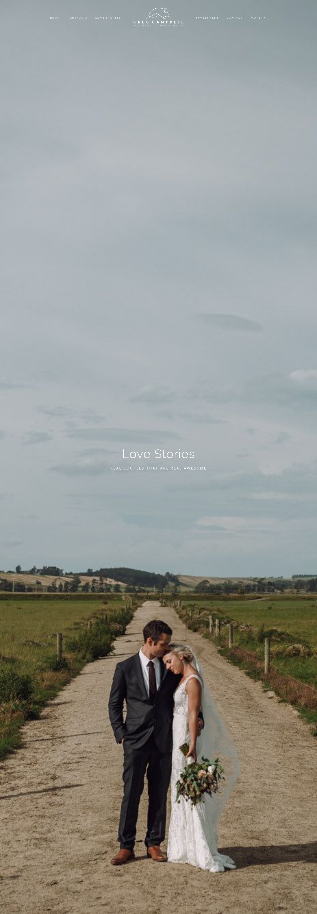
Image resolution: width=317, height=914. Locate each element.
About (54, 17)
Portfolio (77, 17)
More (256, 17)
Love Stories (108, 17)
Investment (207, 17)
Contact (235, 17)
